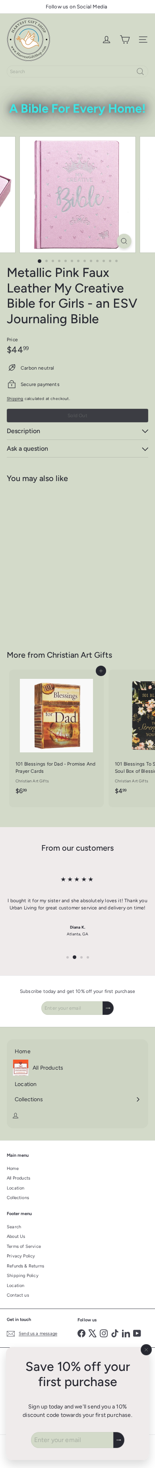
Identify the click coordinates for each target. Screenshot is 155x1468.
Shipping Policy (23, 1275)
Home (13, 1168)
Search (14, 1226)
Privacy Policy (21, 1256)
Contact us (18, 1295)
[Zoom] (123, 241)
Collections (18, 1197)
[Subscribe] (118, 1440)
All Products (18, 1178)
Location (15, 1188)
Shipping (15, 398)
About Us (16, 1236)
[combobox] (77, 72)
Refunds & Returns (25, 1266)
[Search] (140, 72)
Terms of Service (24, 1246)
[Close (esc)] (146, 1349)
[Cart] (125, 39)
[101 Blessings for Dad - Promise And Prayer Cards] (56, 735)
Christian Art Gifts (79, 655)
